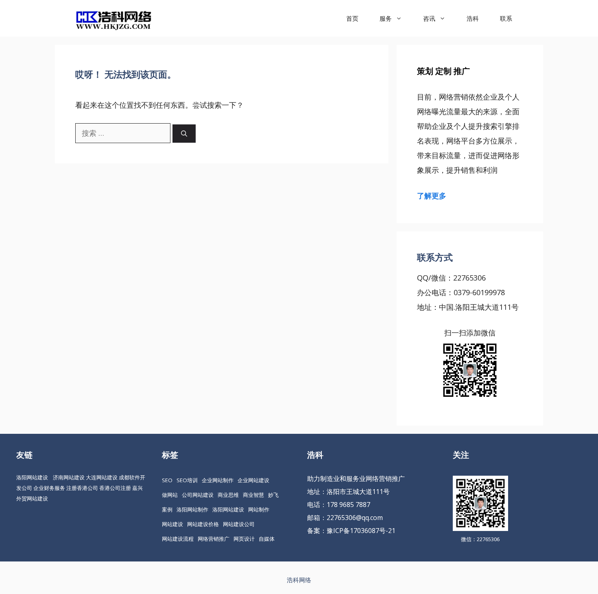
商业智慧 (253, 494)
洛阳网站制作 (192, 509)
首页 (352, 18)
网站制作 (258, 509)
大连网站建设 (102, 477)
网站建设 (172, 524)
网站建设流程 (178, 538)
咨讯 (429, 18)
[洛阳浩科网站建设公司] (113, 18)
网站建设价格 (203, 524)
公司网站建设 (198, 494)
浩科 (473, 18)
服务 (386, 18)
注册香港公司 (82, 488)
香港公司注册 (115, 488)
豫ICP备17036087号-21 (361, 530)
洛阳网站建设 (32, 477)
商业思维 (228, 494)
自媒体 (267, 538)
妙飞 (273, 494)
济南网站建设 (69, 477)
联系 (506, 18)
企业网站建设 (253, 480)
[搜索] (184, 133)
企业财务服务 (49, 488)
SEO (167, 480)
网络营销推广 (213, 538)
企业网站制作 (218, 480)
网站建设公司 (239, 524)
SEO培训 (187, 480)
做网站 (170, 494)
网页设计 (244, 538)
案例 (167, 509)
